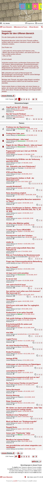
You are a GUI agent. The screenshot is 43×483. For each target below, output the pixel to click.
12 (38, 119)
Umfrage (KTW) (11, 358)
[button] (16, 99)
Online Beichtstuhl (13, 390)
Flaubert (20, 231)
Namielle (20, 154)
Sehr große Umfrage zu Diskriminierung (21, 318)
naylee (19, 203)
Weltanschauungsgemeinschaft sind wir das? (23, 377)
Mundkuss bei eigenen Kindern (17, 440)
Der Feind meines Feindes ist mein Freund (22, 383)
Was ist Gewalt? (12, 267)
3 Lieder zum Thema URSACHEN (18, 230)
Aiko (19, 109)
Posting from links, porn (15, 133)
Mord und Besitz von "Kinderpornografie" (21, 421)
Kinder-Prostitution (13, 352)
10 (33, 119)
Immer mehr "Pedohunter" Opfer (18, 433)
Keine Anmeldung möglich (16, 193)
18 (36, 131)
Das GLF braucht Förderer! (16, 114)
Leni (19, 181)
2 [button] (21, 99)
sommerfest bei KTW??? (15, 371)
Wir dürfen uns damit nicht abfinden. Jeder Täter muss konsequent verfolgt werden (24, 409)
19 (38, 131)
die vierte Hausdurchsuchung (17, 345)
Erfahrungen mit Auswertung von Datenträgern (23, 364)
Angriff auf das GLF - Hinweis (17, 107)
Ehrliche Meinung (12, 395)
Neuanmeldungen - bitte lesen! (17, 139)
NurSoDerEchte (22, 334)
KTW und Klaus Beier (14, 172)
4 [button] (26, 99)
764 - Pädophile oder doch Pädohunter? (21, 166)
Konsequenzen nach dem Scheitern (19, 235)
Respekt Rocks (11, 427)
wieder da (9, 242)
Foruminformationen (18, 110)
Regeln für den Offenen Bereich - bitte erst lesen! (24, 145)
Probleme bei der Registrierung (18, 127)
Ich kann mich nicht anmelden (17, 273)
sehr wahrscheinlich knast (16, 285)
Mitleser (20, 314)
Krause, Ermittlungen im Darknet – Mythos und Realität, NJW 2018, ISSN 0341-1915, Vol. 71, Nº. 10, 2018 (23, 209)
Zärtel (19, 416)
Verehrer (20, 243)
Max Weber (21, 194)
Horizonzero (21, 128)
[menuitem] (4, 23)
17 (33, 131)
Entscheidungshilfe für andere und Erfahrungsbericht (19, 325)
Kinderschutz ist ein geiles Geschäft (19, 312)
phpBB (15, 481)
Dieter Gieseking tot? (14, 401)
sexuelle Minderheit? (14, 186)
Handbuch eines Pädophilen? (17, 415)
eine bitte (9, 332)
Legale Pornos (11, 339)
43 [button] (33, 99)
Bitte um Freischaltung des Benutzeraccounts (23, 255)
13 (41, 119)
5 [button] (28, 99)
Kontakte (9, 217)
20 (41, 131)
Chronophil (10, 299)
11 (36, 119)
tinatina (20, 115)
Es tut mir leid (11, 279)
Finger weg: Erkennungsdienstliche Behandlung (24, 261)
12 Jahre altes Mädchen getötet (17, 223)
